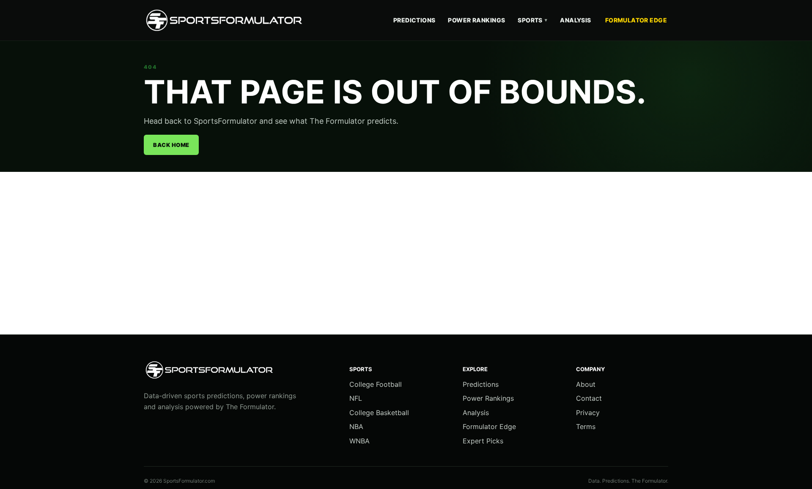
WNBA (359, 441)
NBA (356, 426)
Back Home (171, 144)
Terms (585, 426)
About (585, 384)
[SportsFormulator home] (226, 20)
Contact (589, 398)
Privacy (588, 412)
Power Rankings (476, 20)
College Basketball (379, 412)
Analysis (575, 20)
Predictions (414, 20)
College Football (375, 384)
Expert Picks (483, 441)
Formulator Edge (636, 20)
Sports (532, 20)
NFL (355, 398)
